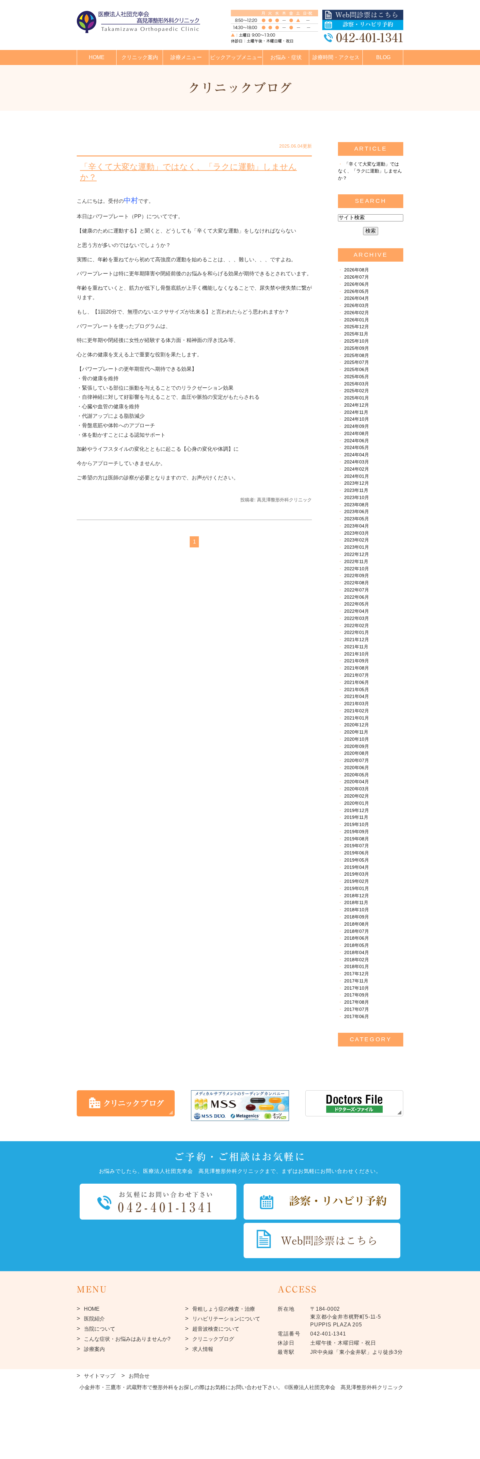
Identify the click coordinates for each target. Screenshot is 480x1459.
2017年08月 (356, 1002)
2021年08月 (356, 668)
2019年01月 (356, 888)
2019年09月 (356, 831)
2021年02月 (356, 710)
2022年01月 (356, 632)
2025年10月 (356, 341)
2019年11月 (356, 817)
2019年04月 (356, 867)
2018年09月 (356, 917)
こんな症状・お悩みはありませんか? (127, 1339)
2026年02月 (356, 312)
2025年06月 (356, 369)
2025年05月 (356, 376)
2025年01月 (356, 398)
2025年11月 (356, 334)
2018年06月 (356, 938)
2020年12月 (356, 724)
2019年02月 (356, 881)
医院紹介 (94, 1318)
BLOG (383, 57)
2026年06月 (356, 284)
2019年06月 (356, 853)
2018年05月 (356, 945)
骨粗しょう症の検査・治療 (223, 1309)
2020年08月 (356, 753)
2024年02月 (356, 469)
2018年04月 (356, 952)
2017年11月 (356, 981)
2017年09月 (356, 995)
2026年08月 (356, 269)
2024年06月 (356, 440)
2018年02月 (356, 959)
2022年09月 (356, 575)
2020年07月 (356, 760)
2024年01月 (356, 476)
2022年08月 (356, 582)
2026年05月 (356, 291)
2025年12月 (356, 326)
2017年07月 (356, 1009)
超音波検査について (215, 1329)
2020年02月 (356, 796)
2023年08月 (356, 504)
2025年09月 (356, 348)
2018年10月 (356, 909)
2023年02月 (356, 540)
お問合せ (139, 1376)
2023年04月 (356, 526)
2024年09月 (356, 426)
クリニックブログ (213, 1339)
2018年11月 (356, 902)
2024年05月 (356, 447)
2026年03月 (356, 305)
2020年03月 (356, 788)
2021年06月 (356, 682)
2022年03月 (356, 618)
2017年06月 (356, 1016)
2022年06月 (356, 597)
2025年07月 (356, 362)
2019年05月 (356, 860)
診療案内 (94, 1349)
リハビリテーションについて (226, 1318)
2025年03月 (356, 383)
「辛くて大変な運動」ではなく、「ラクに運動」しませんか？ (188, 172)
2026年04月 (356, 298)
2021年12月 (356, 639)
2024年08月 (356, 433)
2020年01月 (356, 803)
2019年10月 (356, 824)
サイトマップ (99, 1376)
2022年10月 (356, 568)
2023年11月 (356, 490)
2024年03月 (356, 462)
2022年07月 (356, 590)
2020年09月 (356, 746)
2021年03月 (356, 703)
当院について (99, 1329)
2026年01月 (356, 319)
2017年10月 (356, 988)
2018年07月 (356, 931)
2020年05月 (356, 774)
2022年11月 (356, 561)
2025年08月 (356, 355)
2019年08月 (356, 838)
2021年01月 (356, 718)
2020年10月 (356, 739)
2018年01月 (356, 966)
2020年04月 (356, 781)
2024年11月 (356, 412)
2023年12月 (356, 483)
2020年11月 (356, 732)
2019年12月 (356, 810)
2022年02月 (356, 625)
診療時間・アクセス (336, 57)
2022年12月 (356, 554)
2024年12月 (356, 405)
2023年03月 (356, 533)
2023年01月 (356, 547)
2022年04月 (356, 611)
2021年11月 (356, 646)
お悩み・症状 (286, 57)
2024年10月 (356, 419)
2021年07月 (356, 675)
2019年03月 (356, 874)
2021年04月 (356, 696)
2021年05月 (356, 689)
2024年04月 (356, 454)
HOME (96, 57)
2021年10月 (356, 654)
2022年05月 (356, 604)
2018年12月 (356, 895)
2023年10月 (356, 497)
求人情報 (202, 1349)
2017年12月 (356, 973)
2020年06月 (356, 767)
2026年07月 (356, 277)
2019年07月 (356, 845)
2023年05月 (356, 518)
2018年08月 (356, 924)
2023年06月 (356, 511)
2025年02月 (356, 390)
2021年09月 (356, 660)
